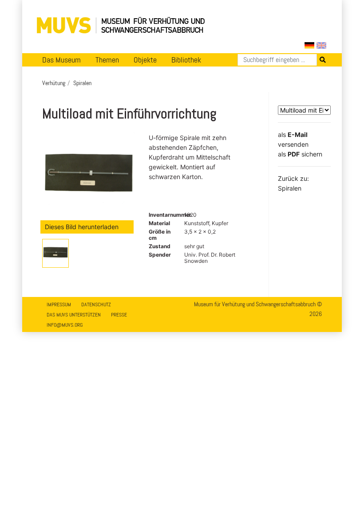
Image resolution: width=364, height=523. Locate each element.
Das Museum (61, 60)
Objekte (145, 60)
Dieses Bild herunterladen (82, 226)
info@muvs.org (65, 324)
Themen (107, 60)
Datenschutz (96, 304)
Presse (119, 314)
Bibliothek (186, 60)
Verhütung (53, 83)
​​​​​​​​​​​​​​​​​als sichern (300, 154)
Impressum (59, 304)
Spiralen (82, 83)
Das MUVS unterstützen (74, 314)
